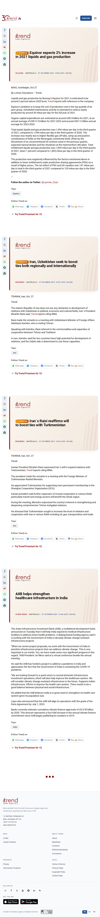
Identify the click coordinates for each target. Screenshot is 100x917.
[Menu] (95, 18)
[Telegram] (28, 890)
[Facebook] (11, 890)
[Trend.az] (11, 18)
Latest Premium (9, 842)
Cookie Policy (57, 876)
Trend (51, 101)
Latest (5, 838)
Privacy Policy (57, 868)
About (54, 838)
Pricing (6, 864)
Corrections (56, 854)
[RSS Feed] (40, 890)
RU (94, 912)
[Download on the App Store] (11, 901)
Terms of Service (58, 864)
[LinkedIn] (34, 890)
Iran (14, 353)
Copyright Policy (58, 872)
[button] (4, 30)
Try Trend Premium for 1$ (28, 214)
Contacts (56, 846)
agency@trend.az (9, 825)
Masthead (56, 842)
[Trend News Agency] (10, 801)
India (15, 727)
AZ (90, 912)
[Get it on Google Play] (29, 901)
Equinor (16, 194)
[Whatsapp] (5, 890)
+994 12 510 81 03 (10, 822)
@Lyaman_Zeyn (50, 182)
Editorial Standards (60, 850)
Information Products (12, 868)
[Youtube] (22, 890)
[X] (17, 890)
